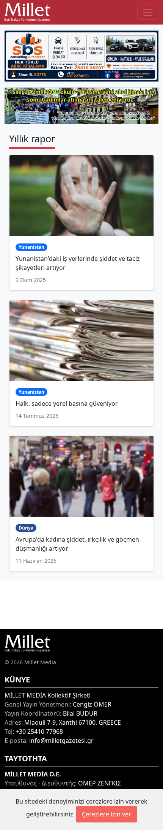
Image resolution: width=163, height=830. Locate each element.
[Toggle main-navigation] (147, 12)
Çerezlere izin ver (106, 814)
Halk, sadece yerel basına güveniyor (67, 403)
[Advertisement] (81, 604)
